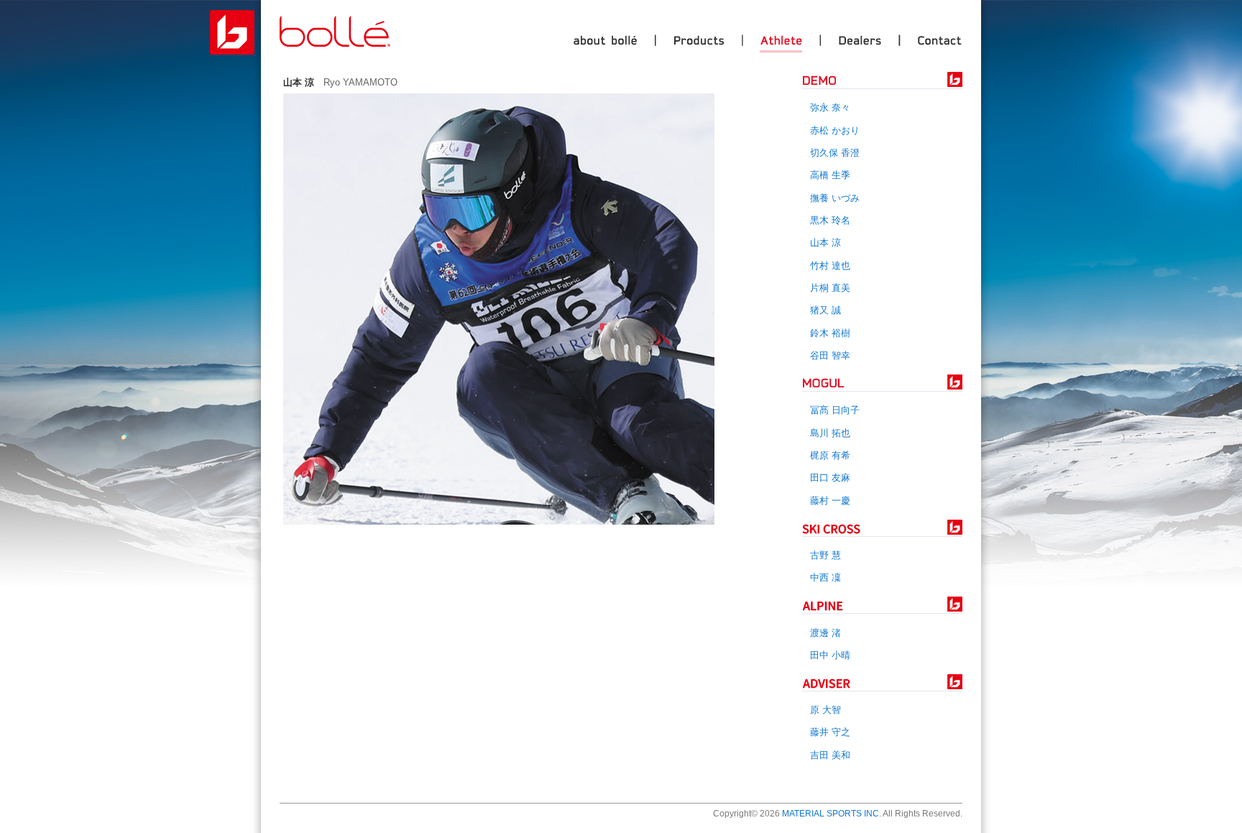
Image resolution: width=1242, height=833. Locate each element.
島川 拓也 (830, 433)
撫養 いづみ (835, 198)
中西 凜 (825, 577)
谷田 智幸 (830, 355)
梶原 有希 (830, 455)
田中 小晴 (830, 655)
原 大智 (825, 709)
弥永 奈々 (830, 107)
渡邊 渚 (825, 632)
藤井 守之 (830, 732)
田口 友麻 (830, 477)
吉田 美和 (830, 755)
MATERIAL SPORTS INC (830, 814)
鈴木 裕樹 (830, 333)
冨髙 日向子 (835, 410)
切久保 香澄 (835, 152)
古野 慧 (825, 555)
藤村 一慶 (830, 500)
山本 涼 (825, 242)
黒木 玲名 (830, 220)
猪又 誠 (825, 310)
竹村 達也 (830, 265)
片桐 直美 (830, 287)
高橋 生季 (830, 175)
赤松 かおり (835, 130)
